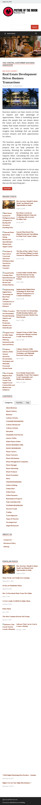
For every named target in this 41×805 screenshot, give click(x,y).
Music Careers (11, 451)
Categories (9, 402)
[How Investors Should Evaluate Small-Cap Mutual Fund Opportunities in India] (8, 201)
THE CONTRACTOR (13, 502)
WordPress (13, 802)
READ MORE (6, 188)
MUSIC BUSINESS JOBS (14, 445)
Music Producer (11, 472)
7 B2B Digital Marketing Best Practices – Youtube (19, 775)
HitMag (22, 802)
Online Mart (10, 488)
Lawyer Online (11, 438)
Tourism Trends (11, 509)
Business (9, 414)
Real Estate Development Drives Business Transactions (19, 78)
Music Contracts (12, 455)
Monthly (19, 402)
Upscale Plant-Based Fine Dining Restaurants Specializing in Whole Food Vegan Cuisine (27, 234)
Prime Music (6, 609)
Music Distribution (12, 458)
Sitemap (6, 546)
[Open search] (36, 33)
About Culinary (11, 411)
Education (9, 431)
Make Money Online (13, 441)
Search (34, 27)
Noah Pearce (18, 86)
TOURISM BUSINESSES (14, 505)
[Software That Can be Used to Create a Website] (8, 624)
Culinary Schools (12, 428)
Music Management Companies (17, 462)
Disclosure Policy (9, 543)
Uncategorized (11, 522)
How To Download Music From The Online (17, 593)
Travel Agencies (11, 515)
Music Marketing (12, 468)
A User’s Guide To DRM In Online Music (16, 601)
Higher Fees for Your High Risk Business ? (16, 783)
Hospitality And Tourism (14, 435)
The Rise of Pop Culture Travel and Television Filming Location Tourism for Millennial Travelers (27, 253)
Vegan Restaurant (12, 525)
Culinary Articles (12, 418)
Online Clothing (11, 485)
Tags (27, 402)
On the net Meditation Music (12, 585)
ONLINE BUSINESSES (13, 482)
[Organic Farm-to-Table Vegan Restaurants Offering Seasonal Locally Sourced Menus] (8, 332)
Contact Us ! (7, 540)
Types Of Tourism (12, 519)
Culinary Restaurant (13, 425)
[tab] (8, 403)
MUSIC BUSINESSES (13, 448)
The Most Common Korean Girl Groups (16, 616)
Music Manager (11, 465)
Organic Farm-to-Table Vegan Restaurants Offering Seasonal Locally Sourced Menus (26, 334)
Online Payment (12, 495)
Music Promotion (12, 475)
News (8, 478)
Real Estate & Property (9, 71)
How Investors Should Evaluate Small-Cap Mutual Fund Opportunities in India (27, 203)
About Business (11, 408)
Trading (8, 512)
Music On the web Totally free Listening (15, 578)
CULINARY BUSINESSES (14, 421)
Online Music (10, 492)
